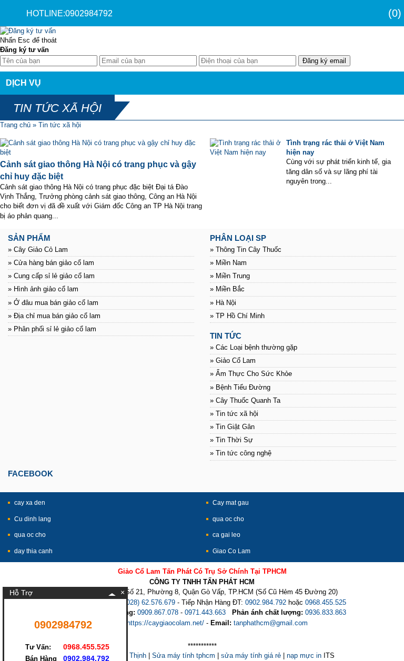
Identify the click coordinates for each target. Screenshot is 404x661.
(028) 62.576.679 (149, 602)
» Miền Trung (230, 276)
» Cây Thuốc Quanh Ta (245, 400)
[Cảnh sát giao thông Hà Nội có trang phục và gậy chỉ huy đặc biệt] (101, 152)
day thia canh (33, 551)
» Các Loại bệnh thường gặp (253, 347)
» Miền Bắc (227, 289)
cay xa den (29, 502)
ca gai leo (226, 534)
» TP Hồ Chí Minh (237, 316)
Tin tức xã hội (59, 125)
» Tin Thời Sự (231, 440)
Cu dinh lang (32, 519)
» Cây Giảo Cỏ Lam (38, 249)
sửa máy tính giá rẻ (251, 655)
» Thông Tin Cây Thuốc (245, 249)
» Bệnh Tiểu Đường (240, 387)
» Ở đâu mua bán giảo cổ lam (53, 303)
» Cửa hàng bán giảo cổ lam (51, 263)
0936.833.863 (325, 612)
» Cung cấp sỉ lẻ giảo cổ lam (51, 276)
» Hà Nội (223, 303)
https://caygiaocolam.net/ (165, 623)
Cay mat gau (231, 502)
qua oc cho (228, 519)
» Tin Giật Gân (232, 427)
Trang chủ (15, 125)
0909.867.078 (157, 612)
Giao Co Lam (231, 551)
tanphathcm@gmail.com (271, 623)
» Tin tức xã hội (234, 414)
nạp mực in (304, 655)
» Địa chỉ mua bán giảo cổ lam (54, 316)
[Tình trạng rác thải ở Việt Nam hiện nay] (246, 152)
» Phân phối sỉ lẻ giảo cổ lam (52, 329)
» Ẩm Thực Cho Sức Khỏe (251, 374)
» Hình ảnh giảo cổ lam (43, 289)
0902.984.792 (265, 602)
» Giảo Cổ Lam (233, 360)
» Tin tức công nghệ (240, 453)
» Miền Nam (228, 263)
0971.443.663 (205, 612)
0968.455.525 (325, 602)
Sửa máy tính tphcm (183, 655)
